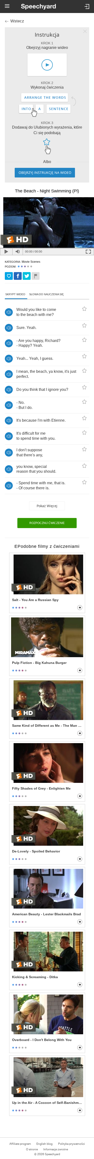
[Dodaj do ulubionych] (9, 276)
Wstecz (17, 21)
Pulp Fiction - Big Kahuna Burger (39, 663)
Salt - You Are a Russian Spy (35, 600)
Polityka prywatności (71, 1144)
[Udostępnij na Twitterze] (27, 276)
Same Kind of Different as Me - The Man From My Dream (47, 725)
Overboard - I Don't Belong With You (42, 1040)
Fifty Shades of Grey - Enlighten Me (41, 788)
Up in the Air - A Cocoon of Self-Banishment (47, 1103)
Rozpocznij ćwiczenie (47, 523)
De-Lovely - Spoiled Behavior (36, 851)
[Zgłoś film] (36, 276)
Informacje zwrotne (55, 1149)
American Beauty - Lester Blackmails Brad (46, 914)
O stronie (32, 1149)
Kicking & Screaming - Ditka (35, 977)
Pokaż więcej (47, 506)
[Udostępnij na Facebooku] (18, 276)
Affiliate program (20, 1144)
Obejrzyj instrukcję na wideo (45, 172)
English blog (44, 1144)
